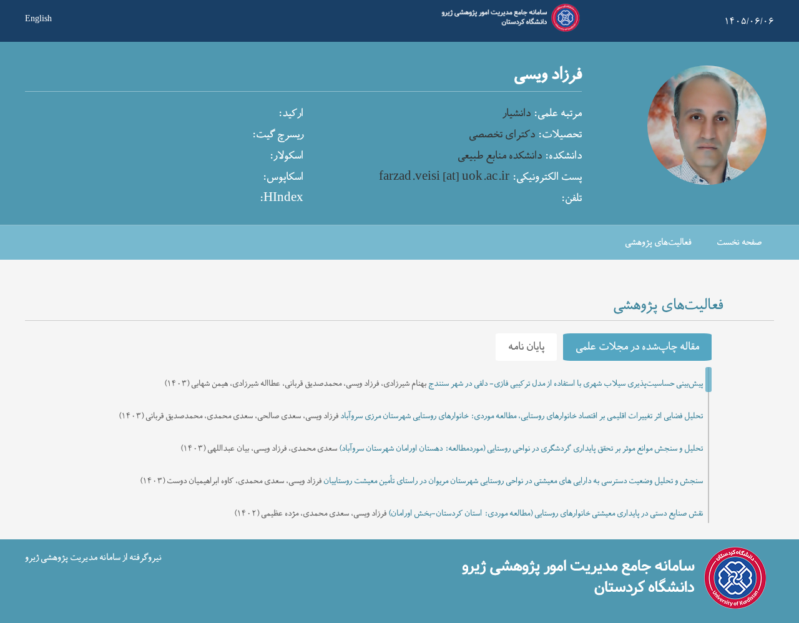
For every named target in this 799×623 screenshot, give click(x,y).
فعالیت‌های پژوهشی (658, 242)
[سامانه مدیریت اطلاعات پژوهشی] (508, 30)
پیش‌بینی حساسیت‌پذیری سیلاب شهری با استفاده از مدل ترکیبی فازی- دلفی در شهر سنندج (565, 384)
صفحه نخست (739, 242)
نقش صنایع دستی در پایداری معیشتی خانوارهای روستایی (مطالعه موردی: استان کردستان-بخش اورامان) (545, 514)
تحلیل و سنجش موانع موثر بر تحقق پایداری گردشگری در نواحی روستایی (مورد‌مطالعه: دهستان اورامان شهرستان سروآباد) (521, 449)
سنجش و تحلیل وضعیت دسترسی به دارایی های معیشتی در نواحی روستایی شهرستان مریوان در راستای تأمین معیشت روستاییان (513, 481)
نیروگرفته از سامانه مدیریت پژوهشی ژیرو (93, 558)
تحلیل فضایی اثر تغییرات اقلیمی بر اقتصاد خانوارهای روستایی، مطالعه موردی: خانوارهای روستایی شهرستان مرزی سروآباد (521, 416)
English (38, 17)
